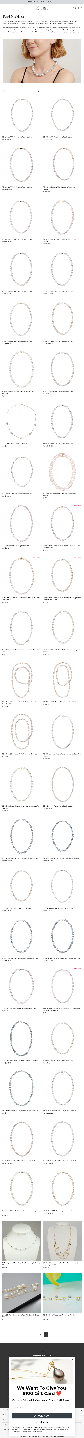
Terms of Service (35, 1431)
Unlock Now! (42, 1415)
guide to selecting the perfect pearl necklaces (63, 32)
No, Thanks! (42, 1422)
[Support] (74, 8)
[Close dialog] (72, 1359)
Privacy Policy (21, 1431)
